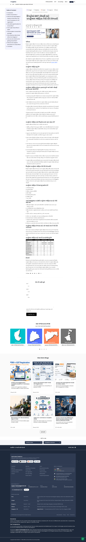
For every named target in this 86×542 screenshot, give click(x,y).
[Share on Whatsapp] (37, 27)
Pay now (26, 489)
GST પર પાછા (43, 438)
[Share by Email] (41, 27)
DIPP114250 (54, 486)
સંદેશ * (27, 295)
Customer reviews (15, 471)
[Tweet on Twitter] (33, 27)
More (66, 1)
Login (71, 2)
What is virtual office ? (12, 14)
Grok (57, 10)
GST (55, 1)
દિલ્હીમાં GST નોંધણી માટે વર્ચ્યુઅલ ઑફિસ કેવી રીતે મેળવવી (24, 4)
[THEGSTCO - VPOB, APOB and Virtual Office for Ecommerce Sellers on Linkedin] (75, 447)
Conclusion (9, 46)
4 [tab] (44, 349)
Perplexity (37, 10)
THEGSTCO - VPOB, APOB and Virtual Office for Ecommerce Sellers (28, 539)
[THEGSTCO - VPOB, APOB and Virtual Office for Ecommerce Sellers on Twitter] (68, 447)
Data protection (59, 514)
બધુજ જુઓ (43, 431)
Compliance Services (50, 442)
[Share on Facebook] (30, 27)
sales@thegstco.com (18, 489)
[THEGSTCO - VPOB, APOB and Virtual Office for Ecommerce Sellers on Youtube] (72, 447)
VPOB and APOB (49, 1)
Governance (72, 514)
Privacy (64, 514)
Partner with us (28, 475)
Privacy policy (42, 470)
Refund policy (42, 473)
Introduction (10, 12)
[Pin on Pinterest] (35, 27)
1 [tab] (39, 349)
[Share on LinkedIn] (39, 27)
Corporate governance (44, 475)
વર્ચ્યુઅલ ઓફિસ (54, 62)
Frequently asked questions (16, 470)
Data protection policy (44, 468)
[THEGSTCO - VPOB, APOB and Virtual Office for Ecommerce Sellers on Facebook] (70, 447)
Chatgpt (30, 10)
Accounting (61, 1)
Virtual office (28, 470)
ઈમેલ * (27, 289)
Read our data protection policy (61, 477)
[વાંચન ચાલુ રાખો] (20, 370)
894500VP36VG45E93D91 (69, 486)
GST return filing (29, 473)
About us (13, 468)
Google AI (50, 10)
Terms (68, 514)
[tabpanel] (17, 338)
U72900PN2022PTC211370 (33, 486)
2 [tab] (41, 349)
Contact (13, 473)
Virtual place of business (30, 468)
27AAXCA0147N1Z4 (43, 486)
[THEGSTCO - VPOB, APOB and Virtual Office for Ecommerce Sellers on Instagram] (71, 447)
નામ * (27, 283)
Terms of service (43, 471)
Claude (43, 10)
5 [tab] (46, 349)
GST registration (29, 471)
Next (75, 338)
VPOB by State (29, 442)
